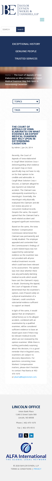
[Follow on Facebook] (21, 435)
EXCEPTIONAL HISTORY (26, 44)
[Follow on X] (26, 435)
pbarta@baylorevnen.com (25, 377)
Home (8, 75)
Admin (17, 147)
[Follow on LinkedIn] (31, 435)
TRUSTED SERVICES (26, 58)
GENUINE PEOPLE (26, 51)
